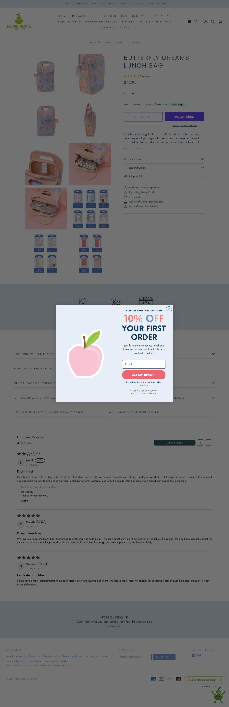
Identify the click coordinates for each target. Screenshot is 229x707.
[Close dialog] (169, 309)
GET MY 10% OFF (144, 374)
